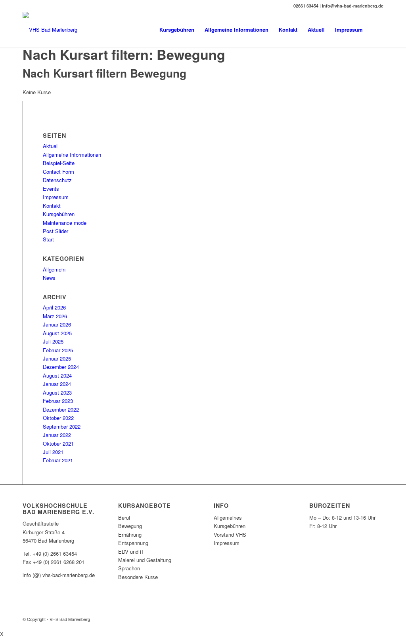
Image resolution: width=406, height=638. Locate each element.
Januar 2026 (57, 324)
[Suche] (375, 29)
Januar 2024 (57, 383)
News (49, 277)
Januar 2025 (57, 358)
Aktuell (51, 146)
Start (48, 239)
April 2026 (54, 307)
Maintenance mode (64, 222)
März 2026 (55, 316)
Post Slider (55, 231)
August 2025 (57, 333)
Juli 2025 (53, 341)
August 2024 (57, 375)
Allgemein (54, 269)
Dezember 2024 (61, 366)
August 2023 (57, 392)
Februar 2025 (58, 350)
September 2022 (61, 426)
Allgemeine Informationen (72, 154)
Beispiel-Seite (59, 163)
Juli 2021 (53, 452)
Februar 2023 (58, 400)
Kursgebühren (59, 214)
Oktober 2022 (58, 418)
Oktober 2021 (58, 443)
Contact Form (58, 171)
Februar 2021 (58, 460)
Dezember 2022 (61, 409)
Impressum (56, 197)
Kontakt (52, 205)
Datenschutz (57, 180)
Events (51, 188)
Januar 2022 (57, 435)
